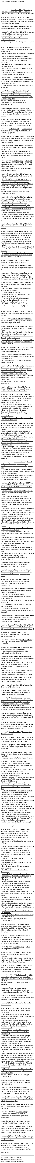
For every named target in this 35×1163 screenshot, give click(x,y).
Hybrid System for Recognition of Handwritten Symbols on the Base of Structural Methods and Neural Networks (17, 739)
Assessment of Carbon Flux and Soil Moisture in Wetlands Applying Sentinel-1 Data (17, 147)
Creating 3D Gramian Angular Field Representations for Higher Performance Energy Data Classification (16, 596)
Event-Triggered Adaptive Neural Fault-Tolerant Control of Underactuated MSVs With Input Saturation (16, 504)
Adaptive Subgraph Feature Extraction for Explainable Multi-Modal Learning (17, 176)
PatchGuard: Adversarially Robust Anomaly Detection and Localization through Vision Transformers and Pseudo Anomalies (15, 300)
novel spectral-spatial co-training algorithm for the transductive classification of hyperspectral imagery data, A (17, 893)
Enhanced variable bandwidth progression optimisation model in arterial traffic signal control (17, 349)
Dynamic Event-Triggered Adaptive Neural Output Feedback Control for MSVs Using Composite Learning (17, 493)
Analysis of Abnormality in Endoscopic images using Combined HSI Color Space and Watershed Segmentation (17, 700)
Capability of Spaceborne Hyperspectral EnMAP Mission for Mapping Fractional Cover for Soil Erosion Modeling (17, 12)
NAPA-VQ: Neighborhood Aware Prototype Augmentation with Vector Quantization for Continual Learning (14, 837)
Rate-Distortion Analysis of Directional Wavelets (17, 304)
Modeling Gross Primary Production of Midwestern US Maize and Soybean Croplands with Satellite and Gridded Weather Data (17, 81)
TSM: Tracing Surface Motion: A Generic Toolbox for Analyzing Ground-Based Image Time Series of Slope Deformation (17, 1071)
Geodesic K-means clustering (11, 292)
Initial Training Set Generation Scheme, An (15, 1091)
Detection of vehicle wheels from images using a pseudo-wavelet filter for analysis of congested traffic (16, 574)
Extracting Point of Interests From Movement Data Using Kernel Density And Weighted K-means (17, 658)
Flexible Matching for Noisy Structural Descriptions (18, 874)
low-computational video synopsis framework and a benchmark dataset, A (16, 634)
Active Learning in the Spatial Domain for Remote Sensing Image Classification (16, 1010)
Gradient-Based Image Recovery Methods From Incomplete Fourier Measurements (17, 49)
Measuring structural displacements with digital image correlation (17, 954)
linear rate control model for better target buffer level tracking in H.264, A (17, 1106)
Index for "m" (5, 1153)
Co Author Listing (17, 10)
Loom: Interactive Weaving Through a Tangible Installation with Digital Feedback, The (17, 1099)
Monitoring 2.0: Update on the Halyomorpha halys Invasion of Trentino (16, 226)
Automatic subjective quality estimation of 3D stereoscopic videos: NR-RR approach (17, 590)
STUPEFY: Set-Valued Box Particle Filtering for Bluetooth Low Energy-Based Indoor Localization (16, 679)
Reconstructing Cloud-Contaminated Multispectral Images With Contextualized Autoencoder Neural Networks (17, 249)
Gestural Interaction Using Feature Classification (17, 939)
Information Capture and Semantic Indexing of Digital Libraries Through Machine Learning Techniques (16, 878)
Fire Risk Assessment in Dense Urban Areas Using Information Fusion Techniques (17, 356)
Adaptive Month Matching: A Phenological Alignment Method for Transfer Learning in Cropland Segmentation (17, 396)
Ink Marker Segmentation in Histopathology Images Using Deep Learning (17, 313)
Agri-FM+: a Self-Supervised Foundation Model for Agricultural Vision (17, 328)
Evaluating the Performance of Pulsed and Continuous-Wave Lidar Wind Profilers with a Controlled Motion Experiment (15, 619)
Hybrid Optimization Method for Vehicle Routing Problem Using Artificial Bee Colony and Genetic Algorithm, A (17, 627)
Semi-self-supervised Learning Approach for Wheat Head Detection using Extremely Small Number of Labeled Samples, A (17, 342)
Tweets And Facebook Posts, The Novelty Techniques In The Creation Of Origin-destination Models (15, 692)
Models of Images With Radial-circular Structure (17, 758)
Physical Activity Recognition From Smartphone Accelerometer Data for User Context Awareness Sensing (16, 549)
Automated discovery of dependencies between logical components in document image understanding (17, 848)
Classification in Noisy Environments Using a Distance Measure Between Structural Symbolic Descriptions (16, 854)
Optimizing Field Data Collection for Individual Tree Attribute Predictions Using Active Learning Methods (16, 243)
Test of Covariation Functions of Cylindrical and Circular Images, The (16, 747)
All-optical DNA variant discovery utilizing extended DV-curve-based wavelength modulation (17, 321)
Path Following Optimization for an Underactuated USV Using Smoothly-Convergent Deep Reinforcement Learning (17, 543)
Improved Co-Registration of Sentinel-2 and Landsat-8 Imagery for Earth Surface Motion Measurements (15, 1032)
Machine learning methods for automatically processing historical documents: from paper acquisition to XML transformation (15, 887)
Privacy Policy (19, 2)
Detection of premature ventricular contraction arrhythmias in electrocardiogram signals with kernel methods (16, 233)
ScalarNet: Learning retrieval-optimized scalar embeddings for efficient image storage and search (17, 717)
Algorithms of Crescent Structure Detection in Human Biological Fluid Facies (16, 754)
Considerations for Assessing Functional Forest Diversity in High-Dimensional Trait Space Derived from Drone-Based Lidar (16, 765)
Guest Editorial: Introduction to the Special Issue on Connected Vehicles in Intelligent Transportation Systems (17, 524)
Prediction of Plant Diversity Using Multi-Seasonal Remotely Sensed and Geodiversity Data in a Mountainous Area (17, 443)
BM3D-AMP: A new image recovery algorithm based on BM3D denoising (17, 284)
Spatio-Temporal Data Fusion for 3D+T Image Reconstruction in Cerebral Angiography (16, 131)
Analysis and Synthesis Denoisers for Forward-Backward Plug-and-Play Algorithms (17, 1138)
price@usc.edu (8, 1159)
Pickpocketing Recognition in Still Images (15, 608)
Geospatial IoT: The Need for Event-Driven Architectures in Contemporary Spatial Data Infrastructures (14, 1116)
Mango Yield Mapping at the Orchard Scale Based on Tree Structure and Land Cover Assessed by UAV (17, 1145)
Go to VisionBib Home (8, 2)
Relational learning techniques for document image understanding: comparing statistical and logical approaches (16, 899)
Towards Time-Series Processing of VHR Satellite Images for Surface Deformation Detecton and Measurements (16, 1065)
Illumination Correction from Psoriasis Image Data (17, 1089)
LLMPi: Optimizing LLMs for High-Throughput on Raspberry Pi (17, 268)
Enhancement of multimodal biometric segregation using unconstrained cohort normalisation (17, 34)
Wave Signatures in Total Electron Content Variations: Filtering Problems (16, 1082)
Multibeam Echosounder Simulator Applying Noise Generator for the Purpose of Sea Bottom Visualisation (16, 60)
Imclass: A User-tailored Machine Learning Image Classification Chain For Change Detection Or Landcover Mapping (17, 1026)
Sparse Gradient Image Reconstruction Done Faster (18, 53)
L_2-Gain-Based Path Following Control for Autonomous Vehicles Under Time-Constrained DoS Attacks (17, 534)
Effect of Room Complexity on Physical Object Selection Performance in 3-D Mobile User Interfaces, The (15, 583)
